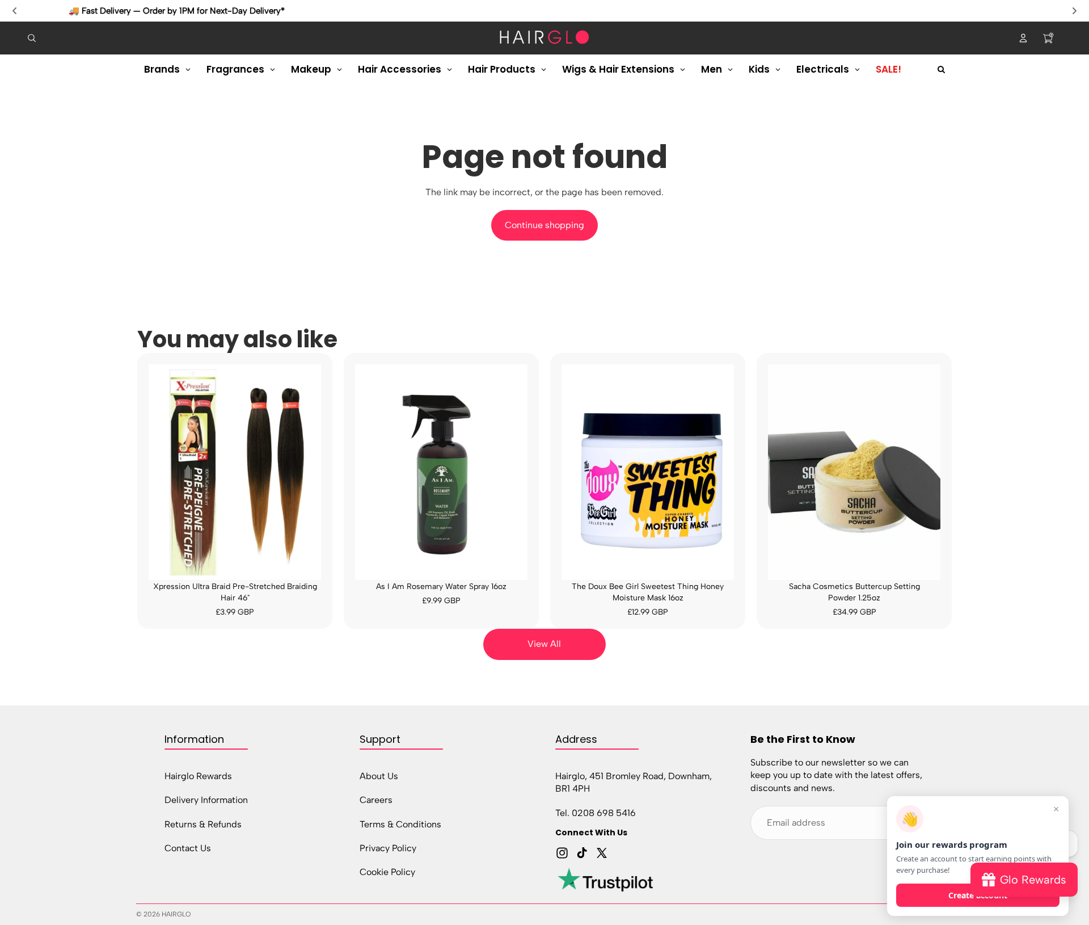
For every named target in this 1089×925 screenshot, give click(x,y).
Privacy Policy (388, 848)
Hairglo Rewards (198, 775)
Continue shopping (544, 225)
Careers (376, 799)
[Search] (31, 38)
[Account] (1023, 38)
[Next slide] (1074, 11)
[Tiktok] (582, 853)
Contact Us (187, 848)
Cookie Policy (387, 872)
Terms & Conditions (400, 823)
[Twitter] (602, 853)
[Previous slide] (15, 11)
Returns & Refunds (203, 823)
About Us (379, 775)
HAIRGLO (176, 914)
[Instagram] (562, 853)
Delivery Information (206, 799)
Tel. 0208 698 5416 (595, 812)
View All (544, 643)
